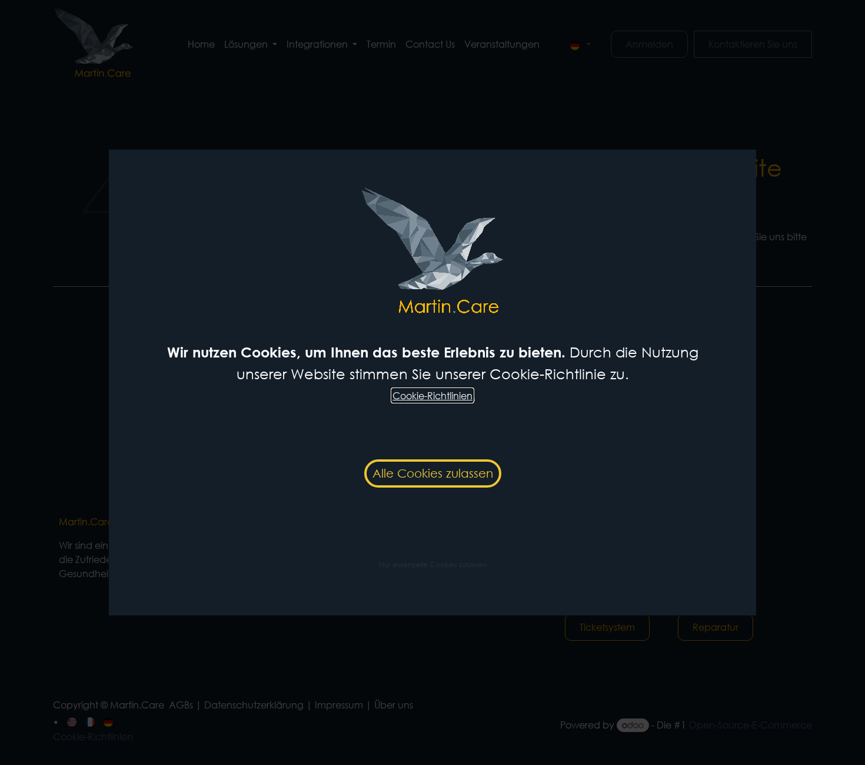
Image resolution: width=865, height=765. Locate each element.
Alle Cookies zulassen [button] (432, 473)
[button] (432, 563)
